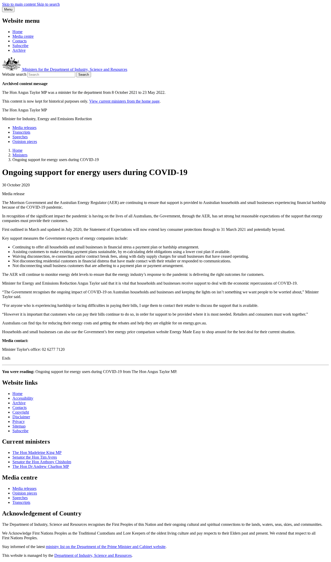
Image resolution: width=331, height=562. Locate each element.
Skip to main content (19, 4)
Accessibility (22, 398)
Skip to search (48, 4)
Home (17, 31)
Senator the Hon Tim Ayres (34, 457)
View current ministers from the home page (124, 101)
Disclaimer (21, 417)
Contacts (19, 41)
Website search (14, 74)
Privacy (18, 421)
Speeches (20, 137)
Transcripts (21, 132)
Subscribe (20, 45)
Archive (19, 50)
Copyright (20, 412)
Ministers (19, 155)
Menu (8, 9)
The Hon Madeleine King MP (37, 452)
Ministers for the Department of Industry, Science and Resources (74, 69)
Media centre (23, 36)
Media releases (24, 127)
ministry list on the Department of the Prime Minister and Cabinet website (106, 546)
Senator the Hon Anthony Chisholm (41, 462)
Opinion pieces (24, 141)
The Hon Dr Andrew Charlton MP (40, 466)
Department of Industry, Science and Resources (93, 555)
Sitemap (19, 426)
